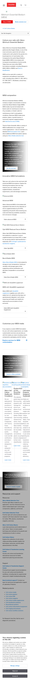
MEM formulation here (14, 131)
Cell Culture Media (9, 28)
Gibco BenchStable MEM (10, 262)
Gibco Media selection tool (16, 135)
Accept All (15, 676)
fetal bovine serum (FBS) (12, 121)
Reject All (15, 671)
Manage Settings (15, 665)
